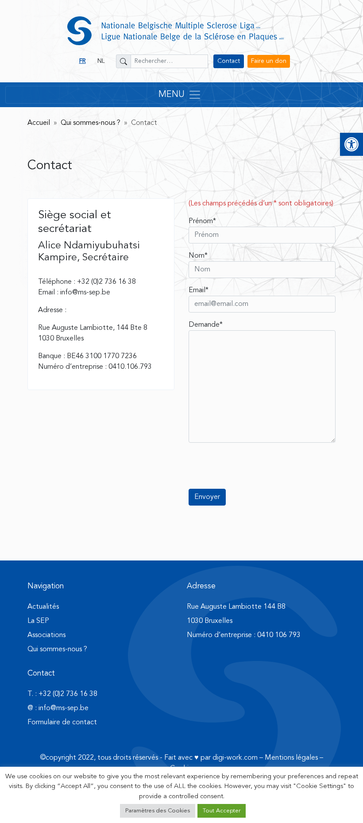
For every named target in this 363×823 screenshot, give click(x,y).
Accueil (38, 123)
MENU (171, 94)
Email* (199, 290)
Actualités (43, 606)
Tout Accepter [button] (221, 811)
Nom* (198, 255)
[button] (351, 144)
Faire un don (268, 61)
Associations (46, 635)
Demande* (206, 324)
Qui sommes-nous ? (90, 123)
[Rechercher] (123, 61)
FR (82, 61)
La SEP (38, 621)
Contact (228, 61)
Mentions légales (291, 757)
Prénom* (202, 221)
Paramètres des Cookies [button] (157, 811)
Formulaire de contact (62, 722)
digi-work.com (235, 757)
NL (101, 61)
